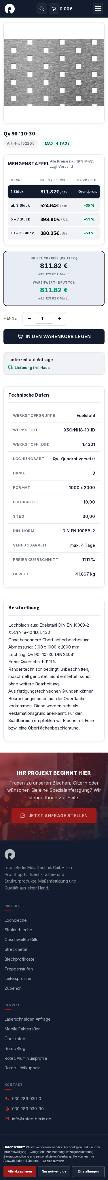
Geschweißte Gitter (22, 939)
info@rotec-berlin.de (31, 1118)
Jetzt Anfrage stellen (58, 815)
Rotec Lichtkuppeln (23, 1067)
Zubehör (13, 988)
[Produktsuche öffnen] (42, 8)
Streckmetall (16, 949)
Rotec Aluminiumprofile (26, 1058)
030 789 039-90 (28, 1108)
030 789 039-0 (26, 1098)
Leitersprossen (19, 978)
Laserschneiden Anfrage (28, 1019)
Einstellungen (88, 1171)
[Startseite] (10, 9)
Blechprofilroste (19, 959)
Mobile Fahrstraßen (23, 1028)
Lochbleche (16, 920)
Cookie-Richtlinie (53, 1160)
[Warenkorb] (54, 8)
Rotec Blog (15, 1048)
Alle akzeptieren (20, 1171)
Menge (10, 318)
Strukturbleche (18, 929)
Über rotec (15, 1038)
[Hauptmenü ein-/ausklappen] (98, 8)
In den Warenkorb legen (58, 336)
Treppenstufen (19, 968)
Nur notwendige (54, 1171)
